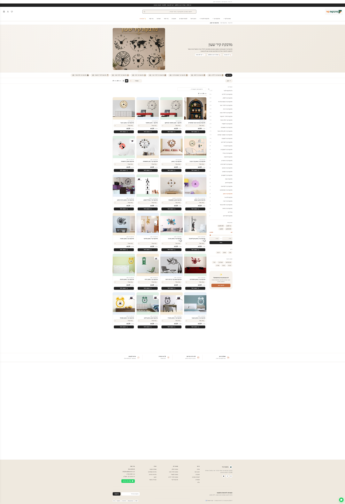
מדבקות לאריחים (221, 215)
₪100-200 (220, 226)
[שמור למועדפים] (186, 99)
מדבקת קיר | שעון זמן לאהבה (197, 238)
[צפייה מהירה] (186, 102)
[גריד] (126, 80)
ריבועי (218, 252)
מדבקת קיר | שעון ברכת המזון (125, 200)
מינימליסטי (228, 262)
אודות (198, 469)
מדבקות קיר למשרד (221, 123)
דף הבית (230, 1)
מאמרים (198, 479)
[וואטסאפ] (223, 476)
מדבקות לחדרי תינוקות (221, 116)
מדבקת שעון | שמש (199, 200)
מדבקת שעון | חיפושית (127, 161)
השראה (159, 18)
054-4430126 (131, 469)
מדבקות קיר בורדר (221, 153)
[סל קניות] (4, 11)
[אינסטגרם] (230, 476)
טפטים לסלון (175, 469)
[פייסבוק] (227, 476)
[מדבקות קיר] (334, 11)
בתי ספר (166, 18)
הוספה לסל (194, 131)
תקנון (155, 477)
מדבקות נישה (221, 179)
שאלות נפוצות (153, 469)
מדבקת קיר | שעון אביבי (174, 238)
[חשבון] (8, 11)
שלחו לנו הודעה (127, 481)
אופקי (224, 252)
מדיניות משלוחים (152, 472)
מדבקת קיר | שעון (176, 161)
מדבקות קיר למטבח (221, 138)
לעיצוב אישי (221, 285)
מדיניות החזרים (152, 474)
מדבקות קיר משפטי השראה (221, 134)
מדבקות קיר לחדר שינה (221, 112)
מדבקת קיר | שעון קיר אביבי (197, 161)
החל (221, 242)
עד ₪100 (228, 226)
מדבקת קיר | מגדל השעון (151, 200)
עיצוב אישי (193, 18)
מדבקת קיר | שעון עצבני (198, 318)
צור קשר (151, 18)
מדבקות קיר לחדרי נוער (221, 105)
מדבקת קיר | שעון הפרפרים (197, 279)
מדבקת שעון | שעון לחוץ (151, 318)
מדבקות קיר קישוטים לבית (221, 101)
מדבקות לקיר (224, 1)
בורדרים (221, 212)
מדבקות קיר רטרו (221, 201)
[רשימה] (123, 80)
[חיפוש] (144, 11)
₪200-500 (228, 229)
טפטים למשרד (174, 474)
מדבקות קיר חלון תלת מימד (221, 131)
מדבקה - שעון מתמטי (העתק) (173, 122)
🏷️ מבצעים (143, 18)
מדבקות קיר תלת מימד (221, 204)
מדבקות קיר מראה (221, 208)
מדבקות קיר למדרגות (221, 186)
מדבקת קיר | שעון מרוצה (127, 279)
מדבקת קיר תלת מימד (221, 120)
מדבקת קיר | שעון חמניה (127, 238)
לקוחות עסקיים (183, 18)
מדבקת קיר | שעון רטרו (151, 279)
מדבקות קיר (217, 18)
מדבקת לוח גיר (221, 197)
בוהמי (223, 265)
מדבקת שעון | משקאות (175, 200)
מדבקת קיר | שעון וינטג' (127, 122)
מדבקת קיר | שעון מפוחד (127, 318)
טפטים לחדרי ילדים (173, 477)
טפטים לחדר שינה (173, 472)
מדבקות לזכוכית (205, 18)
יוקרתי (229, 265)
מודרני (217, 265)
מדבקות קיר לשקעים (221, 175)
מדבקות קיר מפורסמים (221, 190)
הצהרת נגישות (152, 479)
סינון (228, 81)
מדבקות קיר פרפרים (221, 160)
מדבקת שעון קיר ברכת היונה (173, 279)
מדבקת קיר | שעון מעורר (174, 318)
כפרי (214, 262)
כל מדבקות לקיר (221, 90)
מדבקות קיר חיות (221, 109)
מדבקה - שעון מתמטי (152, 122)
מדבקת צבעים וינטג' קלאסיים (196, 122)
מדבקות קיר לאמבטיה (221, 149)
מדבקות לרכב (221, 182)
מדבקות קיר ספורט (221, 171)
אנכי (230, 252)
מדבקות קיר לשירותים (221, 164)
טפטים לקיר (227, 18)
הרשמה (116, 494)
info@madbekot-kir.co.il (129, 471)
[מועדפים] (12, 11)
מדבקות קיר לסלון (221, 98)
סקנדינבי (220, 262)
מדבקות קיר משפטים (221, 127)
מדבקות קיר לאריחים (221, 142)
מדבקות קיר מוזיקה (221, 168)
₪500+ (221, 229)
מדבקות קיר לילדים (221, 94)
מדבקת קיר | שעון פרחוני (151, 238)
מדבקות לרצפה (221, 157)
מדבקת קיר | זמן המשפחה (150, 161)
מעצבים (174, 18)
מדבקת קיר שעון (221, 193)
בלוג (198, 482)
